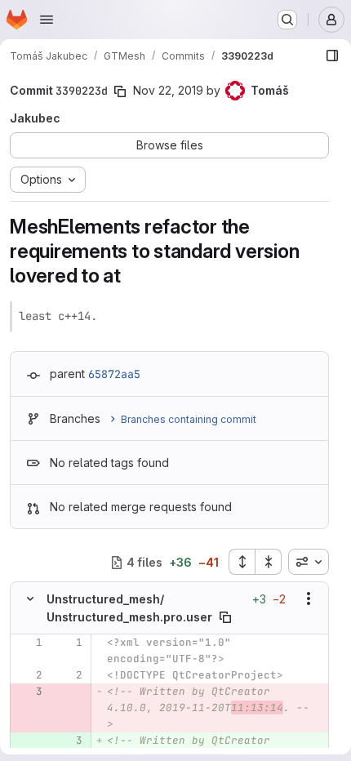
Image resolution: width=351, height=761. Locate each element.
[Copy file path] (225, 617)
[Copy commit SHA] (120, 91)
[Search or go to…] (287, 19)
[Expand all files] (242, 562)
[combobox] (308, 562)
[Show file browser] (332, 55)
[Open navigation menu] (46, 20)
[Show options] (308, 598)
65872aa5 (114, 374)
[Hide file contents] (30, 598)
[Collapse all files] (268, 562)
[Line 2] (28, 675)
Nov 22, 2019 (168, 90)
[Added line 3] (68, 740)
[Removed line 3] (28, 691)
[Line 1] (28, 642)
